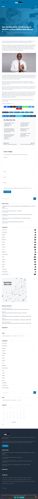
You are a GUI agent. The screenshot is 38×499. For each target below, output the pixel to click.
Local (3, 249)
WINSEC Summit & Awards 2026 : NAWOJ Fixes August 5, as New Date (14, 312)
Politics (3, 259)
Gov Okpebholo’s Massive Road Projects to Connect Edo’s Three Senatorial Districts (17, 214)
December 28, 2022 (8, 132)
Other (3, 256)
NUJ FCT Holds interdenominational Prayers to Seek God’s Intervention (17, 144)
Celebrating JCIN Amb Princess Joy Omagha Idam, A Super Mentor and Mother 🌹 (16, 316)
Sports (3, 266)
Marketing (4, 251)
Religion (3, 261)
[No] (36, 496)
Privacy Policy (4, 488)
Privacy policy (22, 497)
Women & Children (5, 274)
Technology (4, 269)
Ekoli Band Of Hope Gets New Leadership (24, 129)
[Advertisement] (19, 18)
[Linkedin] (19, 107)
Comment (5, 157)
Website (5, 182)
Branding (3, 234)
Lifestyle (6, 31)
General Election (15, 335)
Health (3, 244)
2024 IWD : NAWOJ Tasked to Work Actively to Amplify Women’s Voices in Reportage (9, 136)
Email (5, 177)
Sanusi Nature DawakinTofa (6, 335)
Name (5, 171)
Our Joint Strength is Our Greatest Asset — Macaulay (11, 210)
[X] (13, 107)
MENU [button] (3, 6)
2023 (20, 335)
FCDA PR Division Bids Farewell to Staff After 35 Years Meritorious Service (15, 309)
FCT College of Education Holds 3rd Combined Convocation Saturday (25, 124)
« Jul (2, 424)
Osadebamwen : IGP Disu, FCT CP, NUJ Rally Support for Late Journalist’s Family (16, 218)
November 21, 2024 (24, 126)
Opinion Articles (5, 254)
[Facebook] (7, 107)
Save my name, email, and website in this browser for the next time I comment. (17, 188)
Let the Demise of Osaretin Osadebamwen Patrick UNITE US (13, 221)
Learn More (5, 445)
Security (3, 264)
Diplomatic (4, 239)
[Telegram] (31, 107)
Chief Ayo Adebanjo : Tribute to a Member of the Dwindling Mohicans (9, 124)
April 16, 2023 (23, 136)
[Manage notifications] (35, 497)
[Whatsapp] (25, 107)
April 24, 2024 (7, 126)
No (17, 497)
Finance (3, 242)
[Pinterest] (19, 109)
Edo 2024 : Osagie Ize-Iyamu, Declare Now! (28, 144)
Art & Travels (4, 229)
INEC (23, 335)
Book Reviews (4, 232)
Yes (15, 497)
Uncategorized (4, 271)
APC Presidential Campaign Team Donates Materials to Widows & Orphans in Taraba (9, 129)
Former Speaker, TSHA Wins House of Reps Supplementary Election (25, 134)
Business (3, 237)
